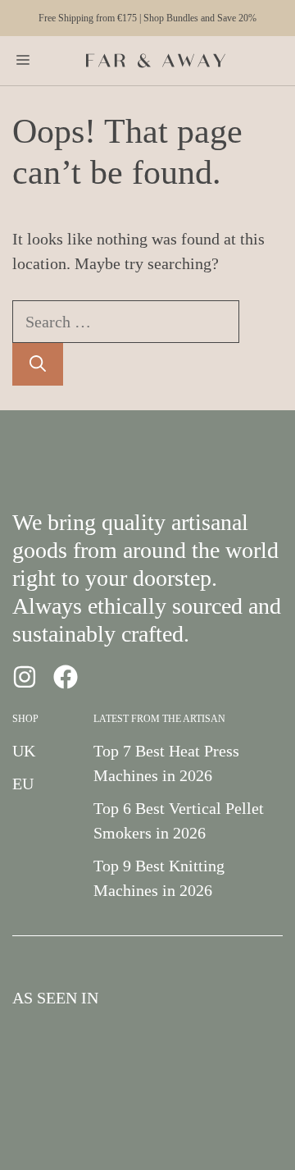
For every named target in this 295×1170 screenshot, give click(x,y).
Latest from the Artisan (159, 718)
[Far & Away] (155, 60)
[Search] (37, 364)
